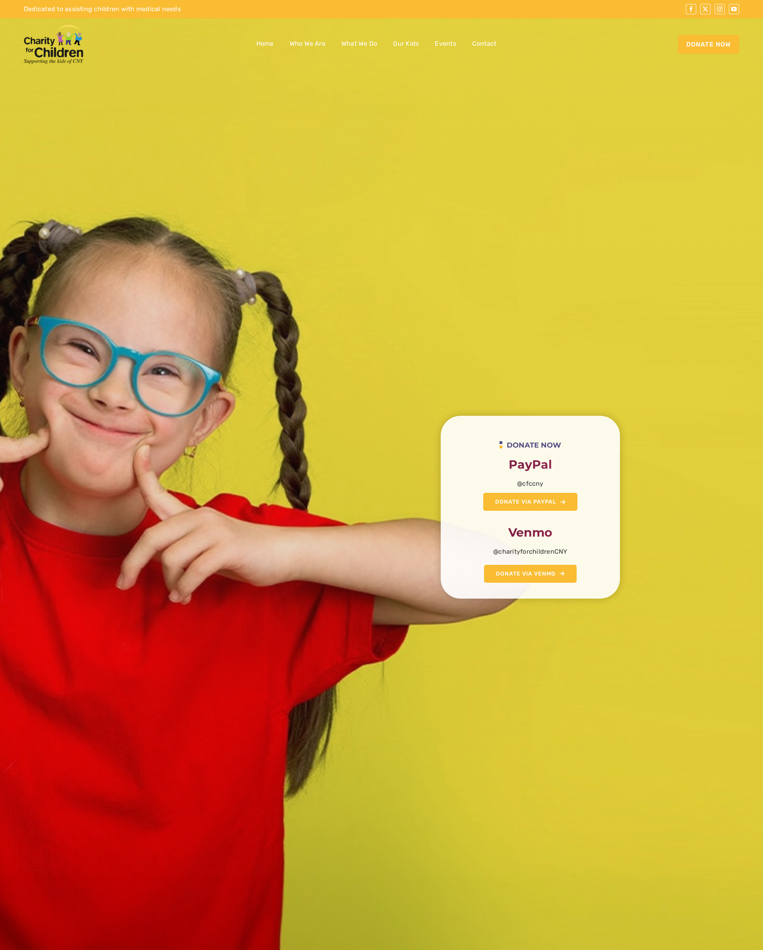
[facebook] (691, 9)
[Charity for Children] (53, 27)
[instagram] (720, 9)
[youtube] (734, 9)
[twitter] (705, 9)
